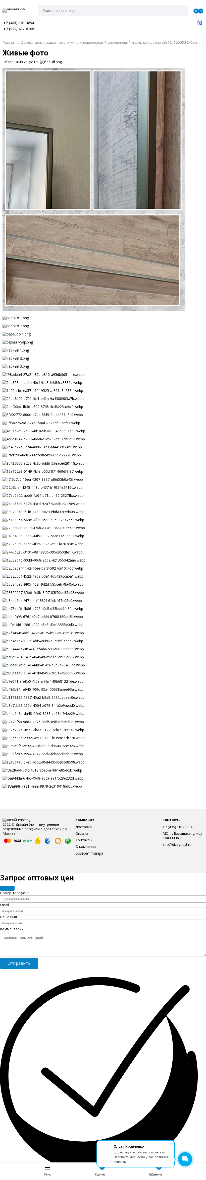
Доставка (83, 826)
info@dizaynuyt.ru (177, 844)
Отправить (19, 963)
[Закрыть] (7, 888)
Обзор (8, 61)
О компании (85, 846)
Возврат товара (89, 853)
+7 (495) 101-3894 (177, 826)
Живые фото (27, 61)
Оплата (81, 833)
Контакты (83, 840)
